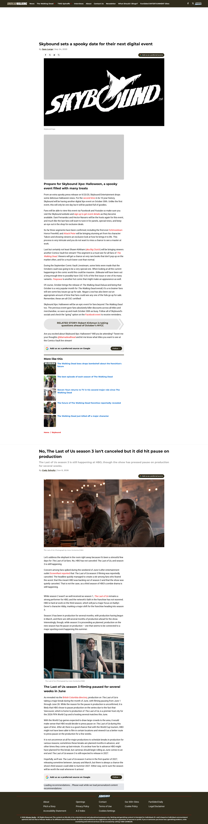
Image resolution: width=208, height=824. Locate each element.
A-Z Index (80, 811)
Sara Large (47, 49)
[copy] (58, 55)
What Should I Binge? (128, 4)
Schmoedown (115, 230)
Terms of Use (105, 806)
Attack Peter (70, 233)
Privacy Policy (82, 806)
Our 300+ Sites (132, 802)
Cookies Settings (107, 811)
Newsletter (111, 4)
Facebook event (93, 314)
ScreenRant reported (60, 573)
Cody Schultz (48, 470)
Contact (102, 802)
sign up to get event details (87, 214)
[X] (193, 3)
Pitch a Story (49, 806)
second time (89, 198)
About (88, 4)
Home (46, 432)
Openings (80, 802)
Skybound (56, 432)
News (32, 4)
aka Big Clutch (93, 249)
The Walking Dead (45, 4)
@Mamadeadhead (67, 337)
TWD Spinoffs (64, 4)
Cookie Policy (131, 806)
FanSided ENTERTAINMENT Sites (154, 4)
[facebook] (188, 3)
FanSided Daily (156, 802)
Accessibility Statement (54, 811)
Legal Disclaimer (157, 806)
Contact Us (99, 4)
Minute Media (31, 817)
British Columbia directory (75, 697)
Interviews (78, 4)
